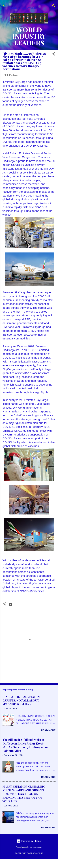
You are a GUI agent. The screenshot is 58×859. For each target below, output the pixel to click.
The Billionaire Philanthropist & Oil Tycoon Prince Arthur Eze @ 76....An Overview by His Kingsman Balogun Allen (25, 745)
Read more (48, 730)
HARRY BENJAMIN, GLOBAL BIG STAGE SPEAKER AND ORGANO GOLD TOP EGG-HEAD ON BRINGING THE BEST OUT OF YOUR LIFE (23, 794)
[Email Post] (10, 605)
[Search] (54, 6)
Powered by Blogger (30, 841)
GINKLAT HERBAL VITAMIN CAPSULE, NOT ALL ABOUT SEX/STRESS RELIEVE (21, 700)
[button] (54, 54)
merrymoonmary (36, 847)
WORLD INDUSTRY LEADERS (29, 36)
